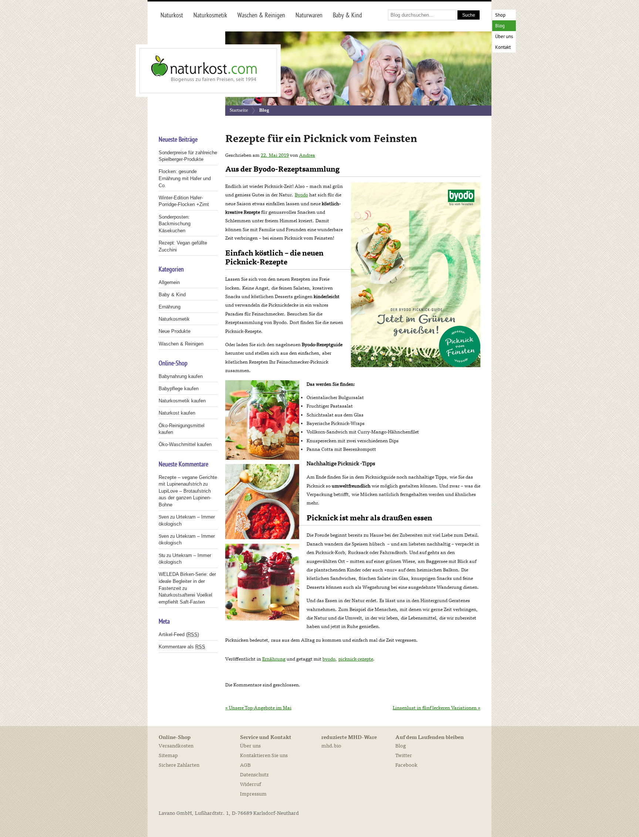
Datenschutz (254, 775)
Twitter (403, 755)
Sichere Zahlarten (179, 765)
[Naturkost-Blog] (192, 70)
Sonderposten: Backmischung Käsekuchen (174, 223)
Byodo (301, 195)
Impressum (253, 794)
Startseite (239, 110)
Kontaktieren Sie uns (264, 755)
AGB (245, 765)
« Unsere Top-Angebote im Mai (258, 708)
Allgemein (169, 282)
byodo (328, 659)
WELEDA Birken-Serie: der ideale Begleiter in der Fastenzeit (187, 581)
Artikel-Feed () (179, 634)
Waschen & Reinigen (181, 344)
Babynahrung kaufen (181, 376)
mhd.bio (331, 746)
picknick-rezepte (355, 659)
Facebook (406, 765)
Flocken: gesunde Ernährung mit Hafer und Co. (185, 178)
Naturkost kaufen (177, 413)
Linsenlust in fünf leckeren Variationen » (436, 708)
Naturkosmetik (174, 319)
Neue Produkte (174, 331)
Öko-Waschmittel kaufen (185, 444)
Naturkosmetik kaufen (182, 401)
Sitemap (168, 755)
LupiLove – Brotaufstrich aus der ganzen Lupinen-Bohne (185, 497)
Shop (500, 15)
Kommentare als (182, 646)
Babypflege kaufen (179, 388)
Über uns (504, 37)
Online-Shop (174, 737)
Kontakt (503, 47)
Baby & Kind (172, 294)
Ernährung (273, 659)
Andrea (307, 155)
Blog (500, 26)
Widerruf (250, 784)
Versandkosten (176, 746)
